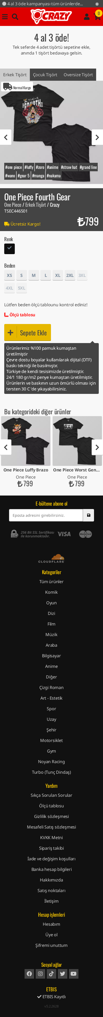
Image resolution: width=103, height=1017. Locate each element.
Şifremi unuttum (51, 945)
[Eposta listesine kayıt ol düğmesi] (88, 515)
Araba (51, 645)
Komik (51, 592)
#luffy (29, 167)
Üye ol (51, 935)
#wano (10, 175)
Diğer (51, 677)
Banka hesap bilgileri (51, 869)
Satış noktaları (51, 890)
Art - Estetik (51, 698)
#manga (38, 175)
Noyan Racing (51, 761)
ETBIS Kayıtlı (53, 997)
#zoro (40, 167)
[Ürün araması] (15, 16)
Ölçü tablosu (21, 315)
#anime (52, 167)
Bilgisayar (51, 656)
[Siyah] (9, 249)
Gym (51, 751)
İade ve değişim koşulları (51, 859)
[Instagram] (40, 974)
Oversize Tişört (78, 75)
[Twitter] (62, 974)
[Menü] (5, 16)
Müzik (51, 634)
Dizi (51, 613)
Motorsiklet (51, 740)
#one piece (13, 167)
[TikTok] (51, 974)
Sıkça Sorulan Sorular (51, 795)
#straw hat (69, 167)
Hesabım (51, 924)
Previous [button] (5, 137)
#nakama (54, 175)
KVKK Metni (51, 837)
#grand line (88, 167)
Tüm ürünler (51, 581)
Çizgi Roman (51, 687)
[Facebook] (29, 974)
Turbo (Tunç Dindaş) (51, 772)
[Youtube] (73, 974)
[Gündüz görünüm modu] (97, 4)
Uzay (51, 719)
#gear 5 (24, 175)
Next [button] (97, 137)
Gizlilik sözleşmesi (51, 816)
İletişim (51, 901)
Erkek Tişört (15, 75)
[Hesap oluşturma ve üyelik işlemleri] (87, 16)
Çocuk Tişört (45, 75)
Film (51, 624)
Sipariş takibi (51, 848)
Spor (51, 709)
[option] (51, 132)
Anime (51, 666)
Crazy (51, 16)
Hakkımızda (51, 880)
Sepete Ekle (33, 332)
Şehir (51, 730)
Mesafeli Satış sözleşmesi (51, 827)
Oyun (51, 603)
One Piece (12, 204)
